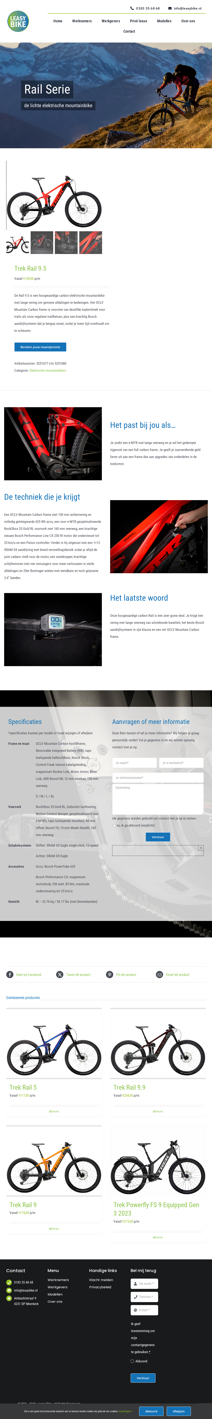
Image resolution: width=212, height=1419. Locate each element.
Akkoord (141, 1361)
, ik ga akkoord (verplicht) (135, 825)
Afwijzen (179, 1411)
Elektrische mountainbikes (47, 370)
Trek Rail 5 (23, 1087)
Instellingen (125, 1411)
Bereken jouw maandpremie (40, 347)
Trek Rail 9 (23, 1205)
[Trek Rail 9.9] (158, 1043)
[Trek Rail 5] (54, 1043)
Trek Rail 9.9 (129, 1087)
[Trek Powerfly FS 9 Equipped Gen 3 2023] (158, 1161)
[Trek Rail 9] (54, 1161)
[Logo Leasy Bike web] (19, 12)
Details (55, 1111)
